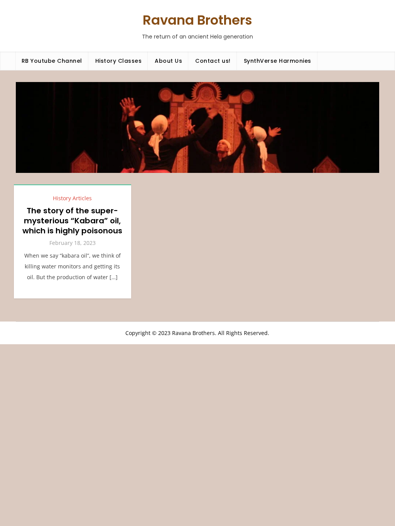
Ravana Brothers (197, 20)
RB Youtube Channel (52, 61)
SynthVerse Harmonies (277, 61)
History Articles (72, 198)
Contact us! (213, 61)
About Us (168, 61)
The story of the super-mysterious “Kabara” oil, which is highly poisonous (72, 220)
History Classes (118, 61)
